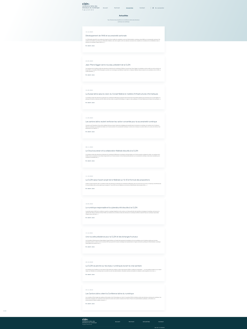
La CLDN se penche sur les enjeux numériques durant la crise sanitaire (114, 266)
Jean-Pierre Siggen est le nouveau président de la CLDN (108, 65)
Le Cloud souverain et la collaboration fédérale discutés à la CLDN (112, 151)
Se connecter (159, 8)
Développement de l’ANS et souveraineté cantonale (106, 36)
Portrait (117, 7)
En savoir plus (90, 45)
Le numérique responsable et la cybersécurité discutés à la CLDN (111, 208)
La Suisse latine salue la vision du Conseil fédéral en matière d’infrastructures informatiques (122, 94)
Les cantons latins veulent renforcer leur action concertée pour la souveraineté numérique (121, 122)
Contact (142, 7)
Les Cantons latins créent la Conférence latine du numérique (110, 294)
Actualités (129, 7)
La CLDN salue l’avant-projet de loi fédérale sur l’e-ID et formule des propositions (118, 180)
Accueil (105, 7)
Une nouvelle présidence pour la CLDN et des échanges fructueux (112, 237)
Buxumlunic (162, 327)
